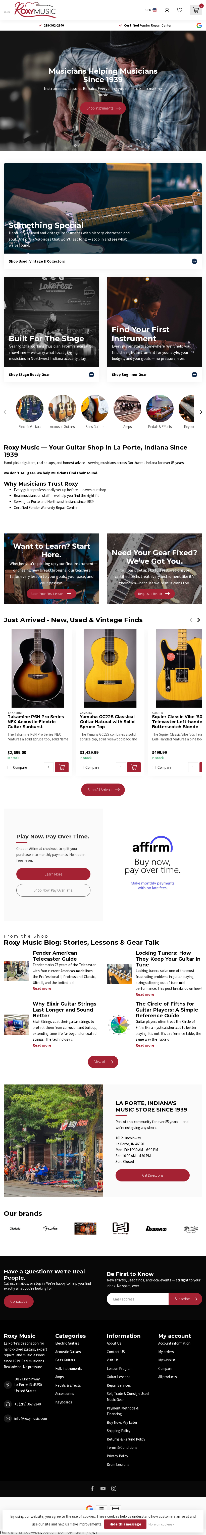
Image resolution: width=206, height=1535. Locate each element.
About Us (114, 1343)
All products (167, 1376)
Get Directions (152, 1175)
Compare (20, 767)
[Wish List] (179, 10)
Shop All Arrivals (100, 789)
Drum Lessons (118, 1464)
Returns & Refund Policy (126, 1439)
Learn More (53, 874)
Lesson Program (119, 1368)
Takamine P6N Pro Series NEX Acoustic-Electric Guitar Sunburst (36, 721)
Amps (59, 1376)
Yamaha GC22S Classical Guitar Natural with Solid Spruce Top (107, 721)
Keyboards (63, 1402)
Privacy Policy (117, 1456)
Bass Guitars (65, 1360)
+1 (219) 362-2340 (27, 1404)
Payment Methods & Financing (122, 1411)
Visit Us (113, 1360)
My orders (166, 1351)
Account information (174, 1343)
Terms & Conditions (122, 1447)
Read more (42, 988)
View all (100, 1061)
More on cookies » (161, 1524)
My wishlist (167, 1360)
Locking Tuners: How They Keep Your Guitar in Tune (168, 959)
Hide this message (125, 1524)
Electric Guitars (67, 1343)
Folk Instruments (68, 1368)
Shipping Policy (118, 1430)
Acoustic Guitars (68, 1351)
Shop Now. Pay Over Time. (53, 890)
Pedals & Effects (68, 1385)
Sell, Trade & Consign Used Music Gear (128, 1396)
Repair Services (119, 1385)
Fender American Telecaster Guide (55, 956)
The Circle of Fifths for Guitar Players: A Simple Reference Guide (167, 1010)
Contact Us (18, 1301)
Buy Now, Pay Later (122, 1422)
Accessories (64, 1393)
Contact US (116, 1351)
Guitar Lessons (118, 1376)
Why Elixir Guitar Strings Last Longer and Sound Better (64, 1010)
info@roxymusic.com (30, 1418)
